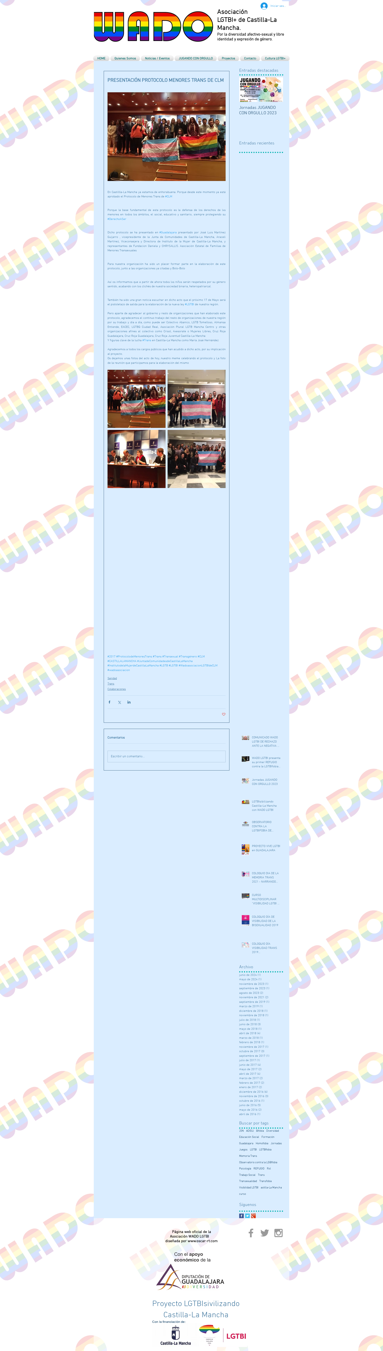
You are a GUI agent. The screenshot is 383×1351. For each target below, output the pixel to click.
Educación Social (249, 1137)
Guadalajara (246, 1143)
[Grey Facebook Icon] (251, 1233)
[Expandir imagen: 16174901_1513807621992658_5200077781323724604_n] (137, 459)
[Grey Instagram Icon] (278, 1233)
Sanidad (112, 678)
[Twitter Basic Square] (247, 1216)
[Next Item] (276, 89)
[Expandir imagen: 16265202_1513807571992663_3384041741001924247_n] (137, 399)
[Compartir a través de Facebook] (109, 702)
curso (242, 1194)
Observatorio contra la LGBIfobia (258, 1162)
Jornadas (276, 1143)
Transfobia (265, 1181)
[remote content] (167, 568)
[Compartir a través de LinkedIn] (129, 702)
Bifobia (260, 1131)
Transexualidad (248, 1181)
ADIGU (250, 1131)
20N (241, 1131)
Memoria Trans (248, 1156)
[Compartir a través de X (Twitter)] (119, 702)
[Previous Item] (245, 89)
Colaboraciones (117, 689)
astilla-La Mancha (271, 1187)
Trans (111, 684)
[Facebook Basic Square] (241, 1216)
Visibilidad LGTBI (248, 1187)
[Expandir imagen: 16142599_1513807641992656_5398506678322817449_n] (197, 399)
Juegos (243, 1149)
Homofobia (262, 1143)
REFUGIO (259, 1168)
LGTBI (253, 1149)
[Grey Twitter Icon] (264, 1233)
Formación (268, 1137)
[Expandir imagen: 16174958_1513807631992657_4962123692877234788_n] (197, 459)
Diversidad (272, 1131)
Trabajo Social (247, 1175)
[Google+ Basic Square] (253, 1216)
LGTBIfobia (265, 1149)
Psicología (245, 1168)
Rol (269, 1168)
